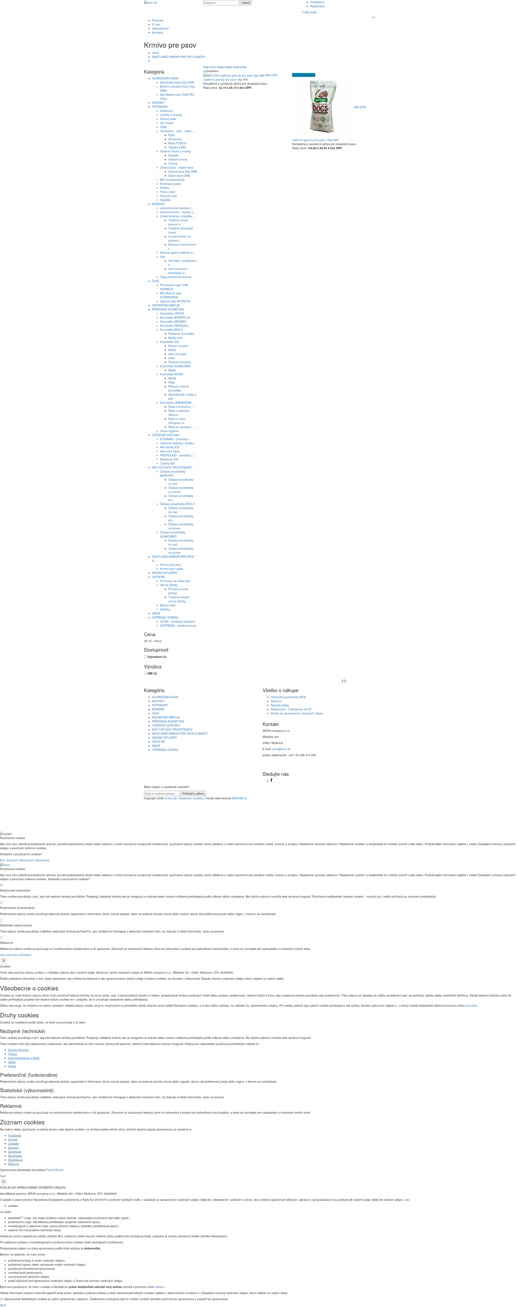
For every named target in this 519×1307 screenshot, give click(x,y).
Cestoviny (166, 111)
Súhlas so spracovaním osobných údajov (297, 713)
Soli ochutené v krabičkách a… (178, 271)
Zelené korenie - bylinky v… (178, 212)
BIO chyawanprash (172, 180)
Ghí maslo (166, 123)
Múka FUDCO (177, 143)
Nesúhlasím (26, 860)
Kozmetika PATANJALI (174, 325)
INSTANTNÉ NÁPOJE (166, 305)
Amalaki (173, 155)
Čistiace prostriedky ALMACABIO (172, 534)
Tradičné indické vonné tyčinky (178, 599)
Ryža (171, 135)
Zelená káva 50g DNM (182, 171)
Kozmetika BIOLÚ (171, 330)
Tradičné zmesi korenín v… (178, 222)
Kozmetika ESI (169, 342)
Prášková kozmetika (181, 334)
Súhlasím (26, 955)
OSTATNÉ (158, 577)
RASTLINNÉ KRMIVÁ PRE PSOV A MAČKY (179, 733)
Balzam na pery (178, 346)
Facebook (14, 1135)
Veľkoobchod (160, 28)
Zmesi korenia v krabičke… (177, 216)
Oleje (163, 127)
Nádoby (165, 609)
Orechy (173, 163)
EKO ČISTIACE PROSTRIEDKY (172, 467)
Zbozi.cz (13, 1164)
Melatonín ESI (169, 459)
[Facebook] (271, 781)
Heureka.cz (15, 1160)
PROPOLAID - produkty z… (177, 455)
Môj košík (309, 12)
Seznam (13, 1147)
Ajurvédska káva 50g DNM (177, 82)
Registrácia (317, 6)
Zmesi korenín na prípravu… (179, 238)
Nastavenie (42, 860)
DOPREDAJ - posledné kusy (178, 625)
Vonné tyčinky (169, 585)
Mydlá (172, 350)
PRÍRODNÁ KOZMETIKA (168, 309)
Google (12, 1139)
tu (396, 1005)
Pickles (164, 188)
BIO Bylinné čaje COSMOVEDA (170, 295)
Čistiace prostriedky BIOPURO (172, 473)
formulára (471, 1005)
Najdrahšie (240, 67)
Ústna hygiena (169, 431)
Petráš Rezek (54, 1170)
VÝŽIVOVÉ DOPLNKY (166, 435)
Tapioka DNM (177, 147)
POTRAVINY (160, 107)
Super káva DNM (179, 175)
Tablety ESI (167, 463)
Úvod (155, 53)
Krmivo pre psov (170, 565)
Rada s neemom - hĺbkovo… (179, 413)
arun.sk (172, 798)
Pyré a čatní (168, 192)
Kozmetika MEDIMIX (173, 321)
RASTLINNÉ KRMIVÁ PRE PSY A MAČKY (178, 57)
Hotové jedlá (168, 119)
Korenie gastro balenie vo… (178, 252)
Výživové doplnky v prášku (177, 443)
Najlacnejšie (224, 67)
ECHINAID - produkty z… (176, 439)
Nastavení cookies (191, 798)
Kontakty (157, 32)
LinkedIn (13, 1143)
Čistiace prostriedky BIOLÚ (177, 504)
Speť (3, 1176)
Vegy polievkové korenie (175, 277)
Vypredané (157, 657)
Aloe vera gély (177, 354)
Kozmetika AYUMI (171, 374)
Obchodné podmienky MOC (288, 697)
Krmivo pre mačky (171, 569)
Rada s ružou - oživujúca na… (177, 421)
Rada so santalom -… (182, 427)
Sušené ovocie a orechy (175, 151)
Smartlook (14, 1152)
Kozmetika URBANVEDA (175, 402)
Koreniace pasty (170, 184)
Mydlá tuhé (175, 338)
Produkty (157, 20)
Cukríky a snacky (171, 115)
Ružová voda (168, 196)
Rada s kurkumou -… (182, 407)
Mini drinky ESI (169, 447)
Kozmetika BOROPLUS (175, 317)
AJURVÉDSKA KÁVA (165, 78)
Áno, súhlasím (9, 860)
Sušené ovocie (177, 159)
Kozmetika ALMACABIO (175, 366)
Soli (162, 257)
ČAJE (155, 281)
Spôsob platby (280, 705)
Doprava (276, 701)
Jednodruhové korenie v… (177, 208)
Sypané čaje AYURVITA (175, 301)
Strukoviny (175, 139)
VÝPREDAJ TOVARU (165, 617)
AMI (152, 673)
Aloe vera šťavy (170, 451)
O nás (156, 24)
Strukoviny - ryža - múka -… (178, 131)
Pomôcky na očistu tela (175, 581)
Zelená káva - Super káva (176, 167)
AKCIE (156, 613)
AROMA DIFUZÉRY (164, 573)
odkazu (159, 1287)
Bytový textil (167, 605)
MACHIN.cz (239, 798)
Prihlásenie (317, 2)
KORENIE (158, 204)
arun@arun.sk (281, 749)
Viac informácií (9, 955)
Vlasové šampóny (179, 362)
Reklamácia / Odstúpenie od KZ (291, 709)
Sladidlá (165, 200)
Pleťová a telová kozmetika (178, 388)
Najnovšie (209, 67)
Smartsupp (15, 1156)
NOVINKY (158, 103)
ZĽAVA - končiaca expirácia (177, 621)
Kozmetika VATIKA (172, 313)
